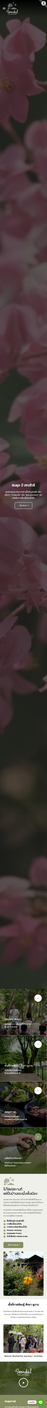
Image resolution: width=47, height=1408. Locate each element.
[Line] (41, 1402)
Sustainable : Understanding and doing (23, 1356)
